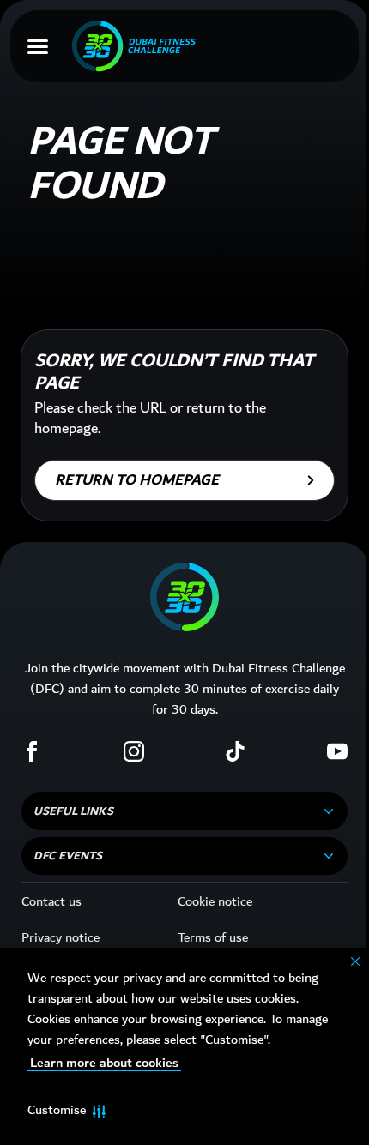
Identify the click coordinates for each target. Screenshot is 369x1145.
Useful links (73, 811)
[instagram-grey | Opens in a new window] (134, 751)
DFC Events (67, 856)
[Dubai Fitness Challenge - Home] (134, 46)
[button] (66, 1110)
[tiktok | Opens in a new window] (235, 751)
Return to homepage (137, 480)
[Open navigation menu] (37, 46)
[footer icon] (184, 597)
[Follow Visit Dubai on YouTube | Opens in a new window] (337, 751)
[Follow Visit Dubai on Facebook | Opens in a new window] (31, 751)
